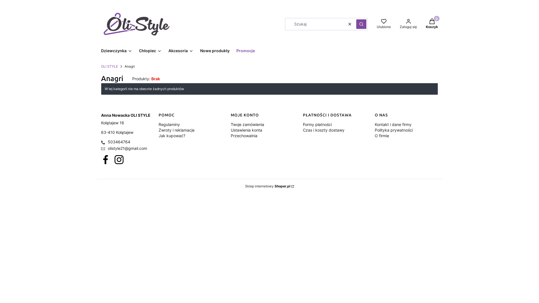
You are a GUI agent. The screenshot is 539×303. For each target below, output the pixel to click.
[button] (361, 24)
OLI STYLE (109, 66)
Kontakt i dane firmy (393, 124)
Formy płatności (317, 124)
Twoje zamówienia (247, 124)
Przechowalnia (244, 135)
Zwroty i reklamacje (177, 130)
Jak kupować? (172, 135)
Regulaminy (169, 124)
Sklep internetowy (267, 186)
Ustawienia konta (246, 130)
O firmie (382, 135)
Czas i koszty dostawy (323, 130)
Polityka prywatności (394, 130)
